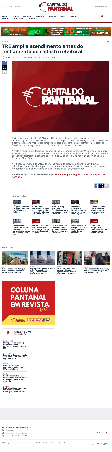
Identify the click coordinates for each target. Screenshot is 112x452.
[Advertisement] (83, 295)
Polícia (5, 19)
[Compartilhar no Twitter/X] (4, 67)
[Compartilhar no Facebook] (4, 63)
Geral (4, 16)
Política (15, 16)
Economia (27, 16)
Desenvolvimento (97, 444)
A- (103, 41)
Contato (31, 19)
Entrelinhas (18, 19)
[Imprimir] (4, 72)
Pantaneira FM (99, 6)
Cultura (74, 16)
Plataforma (97, 443)
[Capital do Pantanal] (56, 7)
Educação (40, 16)
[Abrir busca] (102, 16)
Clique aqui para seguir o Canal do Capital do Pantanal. (58, 175)
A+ (107, 41)
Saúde (63, 16)
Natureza (53, 16)
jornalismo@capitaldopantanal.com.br (18, 427)
